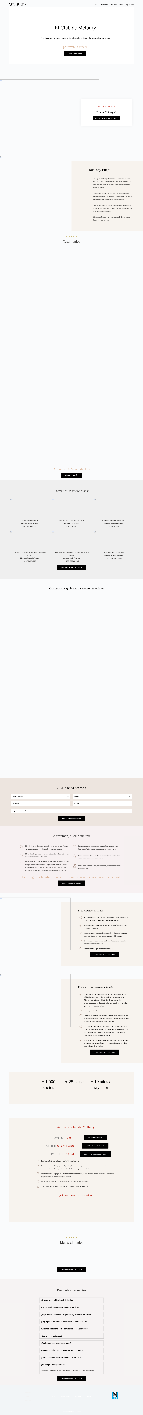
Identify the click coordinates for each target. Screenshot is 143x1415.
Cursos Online (104, 4)
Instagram (28, 1393)
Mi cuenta (114, 4)
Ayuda (121, 4)
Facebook (28, 1397)
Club (96, 4)
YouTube (28, 1401)
